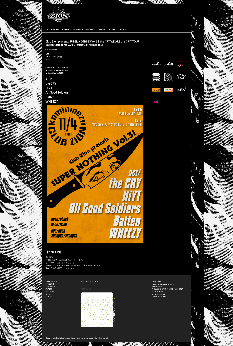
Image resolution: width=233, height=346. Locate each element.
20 (98, 314)
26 (93, 319)
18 (88, 314)
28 (88, 300)
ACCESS (112, 29)
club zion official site (53, 338)
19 (93, 314)
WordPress (84, 338)
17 (83, 314)
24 (83, 319)
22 (108, 314)
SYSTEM (89, 29)
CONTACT (122, 29)
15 (108, 310)
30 (113, 319)
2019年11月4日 (52, 49)
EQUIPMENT (101, 29)
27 (98, 319)
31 (83, 324)
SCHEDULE (66, 29)
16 (113, 310)
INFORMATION (53, 29)
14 (103, 310)
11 (88, 310)
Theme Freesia (75, 338)
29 (93, 300)
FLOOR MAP (78, 29)
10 (83, 310)
